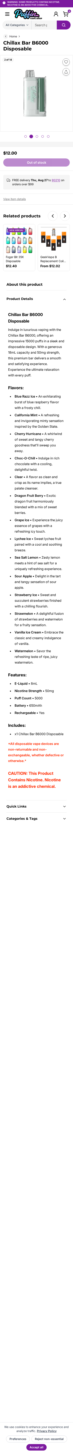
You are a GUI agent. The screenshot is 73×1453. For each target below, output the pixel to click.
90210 (56, 180)
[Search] (64, 25)
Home (13, 36)
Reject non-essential (49, 1439)
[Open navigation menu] (7, 14)
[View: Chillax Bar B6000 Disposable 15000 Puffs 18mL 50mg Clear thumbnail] (48, 136)
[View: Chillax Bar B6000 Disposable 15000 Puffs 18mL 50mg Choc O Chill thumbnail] (42, 136)
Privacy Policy (47, 1431)
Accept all (36, 1447)
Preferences (18, 1439)
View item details (14, 199)
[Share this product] (66, 71)
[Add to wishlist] (66, 62)
